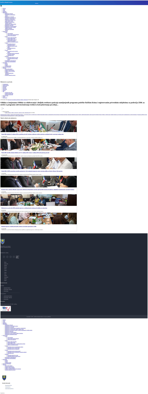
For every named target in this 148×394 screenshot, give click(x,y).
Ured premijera (10, 33)
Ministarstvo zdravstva (9, 25)
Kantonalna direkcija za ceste (12, 57)
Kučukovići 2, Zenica (4, 252)
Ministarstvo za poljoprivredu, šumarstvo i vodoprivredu (10, 18)
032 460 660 (6, 289)
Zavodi (6, 50)
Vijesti (4, 9)
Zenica (5, 278)
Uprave (6, 42)
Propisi (6, 64)
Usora (5, 272)
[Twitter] (3, 108)
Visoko (5, 275)
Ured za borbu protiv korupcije (13, 34)
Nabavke (4, 67)
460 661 (10, 289)
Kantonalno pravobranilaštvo (10, 61)
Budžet (6, 63)
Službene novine (8, 65)
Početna (4, 8)
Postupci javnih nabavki (9, 70)
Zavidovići (6, 277)
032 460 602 (6, 299)
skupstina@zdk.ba (7, 287)
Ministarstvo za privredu (9, 16)
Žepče (5, 280)
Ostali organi (5, 31)
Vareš (5, 273)
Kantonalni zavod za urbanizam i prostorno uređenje (13, 54)
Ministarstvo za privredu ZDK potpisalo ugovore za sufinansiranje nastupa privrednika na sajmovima (24, 208)
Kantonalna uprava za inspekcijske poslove (11, 44)
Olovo (5, 268)
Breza (5, 262)
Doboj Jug (6, 263)
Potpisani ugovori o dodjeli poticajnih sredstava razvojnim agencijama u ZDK (18, 226)
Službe (6, 36)
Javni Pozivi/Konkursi (7, 66)
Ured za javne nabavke (11, 35)
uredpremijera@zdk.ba (8, 295)
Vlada (4, 10)
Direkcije (6, 56)
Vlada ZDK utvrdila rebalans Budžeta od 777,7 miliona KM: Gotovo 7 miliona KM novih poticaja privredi (25, 152)
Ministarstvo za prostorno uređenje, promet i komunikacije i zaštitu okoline (10, 23)
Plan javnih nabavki (8, 68)
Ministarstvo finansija (9, 13)
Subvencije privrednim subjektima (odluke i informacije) (18, 99)
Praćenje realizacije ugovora (10, 75)
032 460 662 (6, 291)
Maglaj (5, 267)
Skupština (4, 11)
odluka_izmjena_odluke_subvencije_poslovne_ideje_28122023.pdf (17, 112)
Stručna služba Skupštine (12, 37)
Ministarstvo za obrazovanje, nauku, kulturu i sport (10, 20)
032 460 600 (6, 297)
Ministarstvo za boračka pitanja (10, 26)
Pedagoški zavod (10, 55)
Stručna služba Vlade (11, 38)
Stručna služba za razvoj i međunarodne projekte (12, 40)
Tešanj (5, 270)
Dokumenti (5, 62)
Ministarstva (5, 12)
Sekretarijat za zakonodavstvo (10, 60)
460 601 (10, 297)
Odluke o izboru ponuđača (10, 71)
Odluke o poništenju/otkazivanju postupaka (9, 73)
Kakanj (5, 265)
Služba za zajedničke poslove (12, 41)
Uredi (6, 32)
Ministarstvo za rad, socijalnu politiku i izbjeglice (10, 28)
